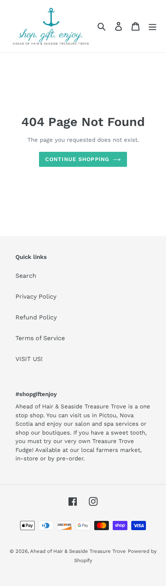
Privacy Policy (35, 296)
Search (25, 275)
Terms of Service (40, 338)
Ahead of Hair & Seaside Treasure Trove (78, 551)
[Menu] (152, 26)
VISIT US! (28, 359)
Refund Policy (36, 317)
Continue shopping (77, 159)
